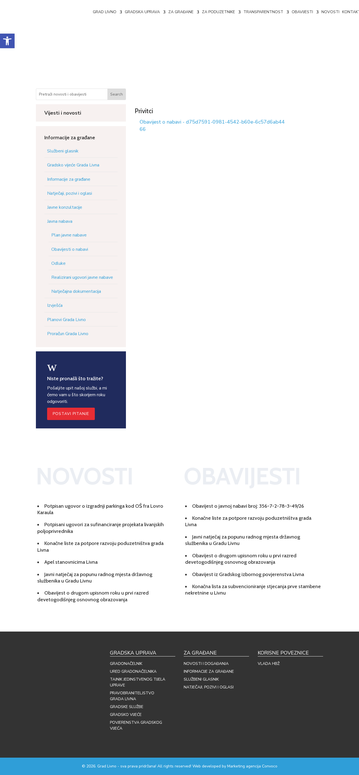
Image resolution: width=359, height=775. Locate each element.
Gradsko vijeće (126, 714)
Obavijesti (302, 12)
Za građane (181, 12)
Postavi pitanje (71, 413)
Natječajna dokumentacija (76, 291)
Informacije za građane (68, 179)
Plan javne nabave (69, 235)
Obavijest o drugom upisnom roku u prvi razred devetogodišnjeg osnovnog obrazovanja (93, 596)
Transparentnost (263, 12)
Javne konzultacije (64, 207)
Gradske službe (126, 706)
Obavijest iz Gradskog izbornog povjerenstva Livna (248, 574)
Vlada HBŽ (269, 663)
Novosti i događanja (206, 663)
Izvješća (55, 305)
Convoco (269, 766)
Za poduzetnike (218, 12)
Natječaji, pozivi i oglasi (69, 193)
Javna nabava (59, 221)
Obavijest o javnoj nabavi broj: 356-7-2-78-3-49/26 (248, 506)
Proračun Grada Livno (67, 334)
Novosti (330, 12)
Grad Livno (104, 12)
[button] (7, 41)
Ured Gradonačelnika (133, 671)
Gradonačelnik (126, 663)
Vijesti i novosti (62, 113)
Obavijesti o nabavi (69, 249)
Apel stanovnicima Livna (71, 562)
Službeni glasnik (63, 151)
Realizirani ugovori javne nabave (82, 277)
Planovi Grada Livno (66, 320)
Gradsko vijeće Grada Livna (73, 165)
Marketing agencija (244, 766)
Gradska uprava (142, 12)
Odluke (58, 263)
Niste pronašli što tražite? (75, 378)
